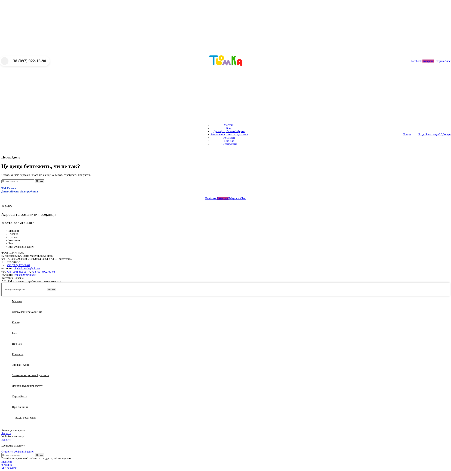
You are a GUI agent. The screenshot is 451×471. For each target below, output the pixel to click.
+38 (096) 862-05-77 (18, 271)
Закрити (6, 433)
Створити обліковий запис (17, 451)
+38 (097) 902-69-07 (18, 265)
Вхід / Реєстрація (25, 417)
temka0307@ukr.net (25, 274)
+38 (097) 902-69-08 (43, 271)
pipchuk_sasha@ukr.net (27, 268)
